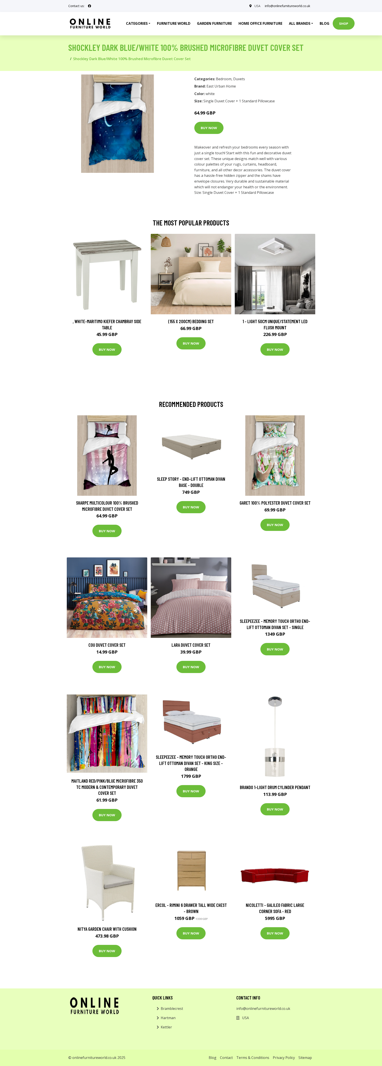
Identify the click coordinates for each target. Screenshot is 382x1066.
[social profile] (89, 6)
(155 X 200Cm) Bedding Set (191, 321)
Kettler (166, 1027)
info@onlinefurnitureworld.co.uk (287, 6)
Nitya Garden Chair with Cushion (107, 929)
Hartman (168, 1017)
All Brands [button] (299, 23)
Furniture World (173, 23)
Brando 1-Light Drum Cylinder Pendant (275, 787)
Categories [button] (137, 23)
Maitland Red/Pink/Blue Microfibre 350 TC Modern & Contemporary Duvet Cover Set (107, 787)
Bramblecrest (172, 1008)
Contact (226, 1057)
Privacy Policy (284, 1057)
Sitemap (305, 1057)
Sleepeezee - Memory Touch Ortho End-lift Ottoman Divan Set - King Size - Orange (191, 763)
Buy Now (209, 128)
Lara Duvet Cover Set (191, 645)
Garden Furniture (214, 23)
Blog (324, 23)
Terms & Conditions (252, 1057)
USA (257, 6)
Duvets (239, 78)
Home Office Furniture (260, 23)
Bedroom (223, 78)
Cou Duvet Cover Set (107, 645)
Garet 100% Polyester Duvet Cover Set (275, 502)
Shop (343, 23)
